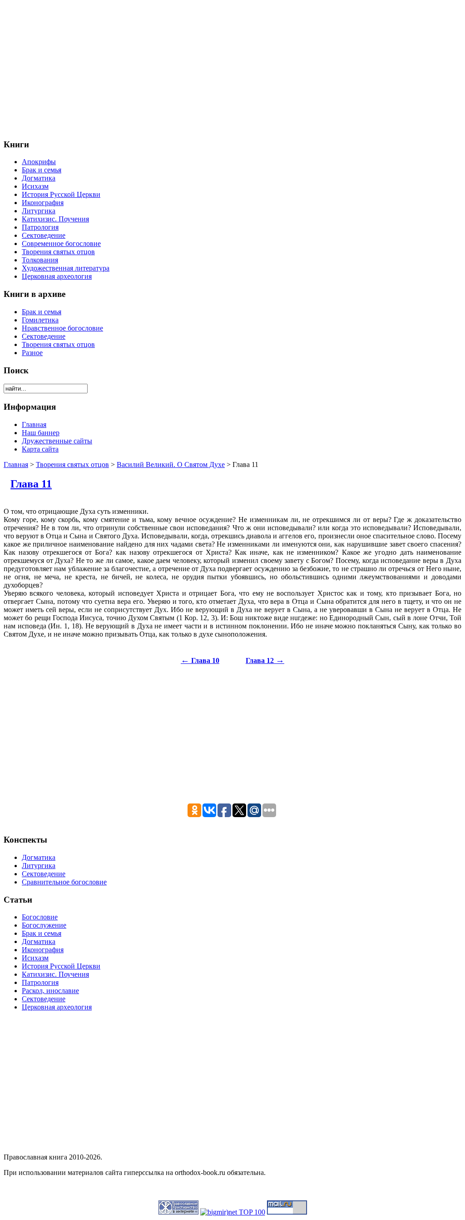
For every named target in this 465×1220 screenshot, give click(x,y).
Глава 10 (200, 660)
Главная (16, 464)
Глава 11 (31, 484)
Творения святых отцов (72, 464)
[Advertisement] (232, 67)
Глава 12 (265, 660)
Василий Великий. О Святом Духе (171, 464)
